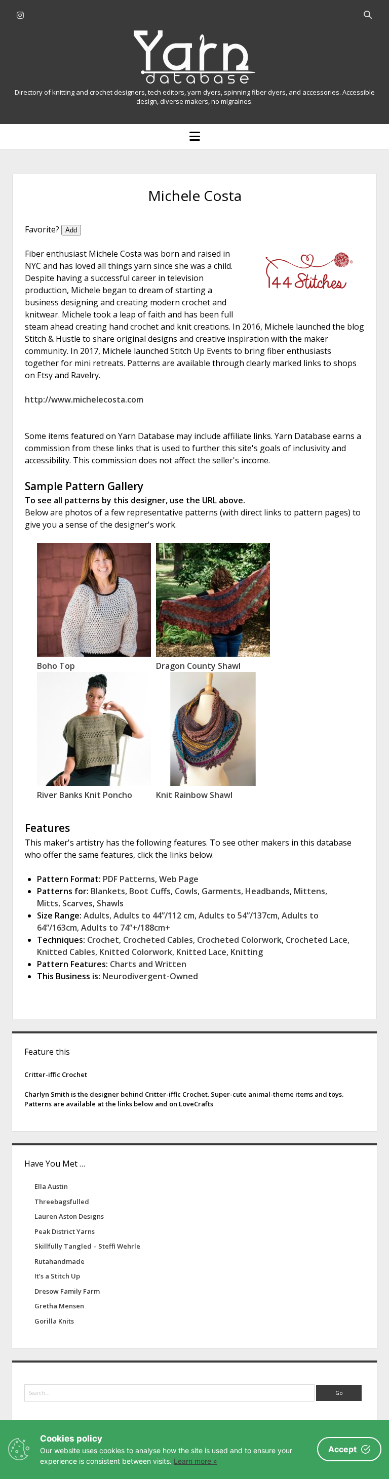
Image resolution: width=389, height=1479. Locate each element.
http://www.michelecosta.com (84, 399)
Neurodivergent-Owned (150, 976)
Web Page (179, 879)
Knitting (246, 951)
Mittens (309, 891)
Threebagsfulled (61, 1201)
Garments (221, 891)
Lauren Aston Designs (69, 1216)
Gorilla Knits (54, 1321)
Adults (96, 915)
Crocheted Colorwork (239, 939)
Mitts (47, 903)
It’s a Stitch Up (57, 1276)
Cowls (186, 891)
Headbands (267, 891)
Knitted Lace (201, 951)
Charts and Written (148, 964)
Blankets (108, 891)
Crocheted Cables (158, 939)
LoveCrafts (196, 1103)
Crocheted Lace (316, 939)
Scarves (77, 903)
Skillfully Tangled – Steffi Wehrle (87, 1246)
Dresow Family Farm (67, 1291)
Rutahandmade (59, 1261)
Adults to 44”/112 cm (153, 915)
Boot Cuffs (150, 891)
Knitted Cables (66, 951)
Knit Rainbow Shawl (194, 795)
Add (71, 230)
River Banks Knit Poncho (84, 795)
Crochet (103, 939)
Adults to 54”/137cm (238, 915)
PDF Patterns (129, 879)
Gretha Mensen (59, 1305)
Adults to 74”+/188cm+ (125, 927)
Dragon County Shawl (198, 665)
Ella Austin (51, 1186)
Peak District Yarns (64, 1231)
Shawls (110, 903)
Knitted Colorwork (135, 951)
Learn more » (195, 1461)
